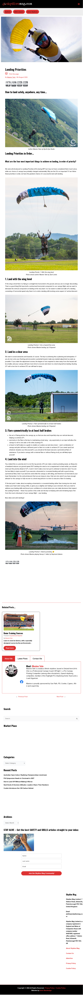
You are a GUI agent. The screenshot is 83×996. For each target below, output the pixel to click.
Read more (10, 648)
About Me (8, 659)
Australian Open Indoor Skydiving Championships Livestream (25, 775)
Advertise (69, 958)
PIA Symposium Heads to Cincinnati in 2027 (19, 778)
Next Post (60, 697)
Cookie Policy (71, 968)
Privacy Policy (71, 963)
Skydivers (7, 12)
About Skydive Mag (72, 948)
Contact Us (70, 953)
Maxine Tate (8, 638)
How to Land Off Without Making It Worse (18, 782)
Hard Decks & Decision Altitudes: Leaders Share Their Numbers (26, 785)
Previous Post (23, 697)
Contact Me (37, 659)
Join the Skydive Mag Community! (41, 873)
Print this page (14, 74)
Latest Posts (22, 659)
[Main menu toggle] (79, 4)
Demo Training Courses (13, 633)
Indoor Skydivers (32, 12)
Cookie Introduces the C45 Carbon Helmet (18, 788)
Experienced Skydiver (16, 635)
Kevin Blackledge (46, 990)
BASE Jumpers (18, 12)
